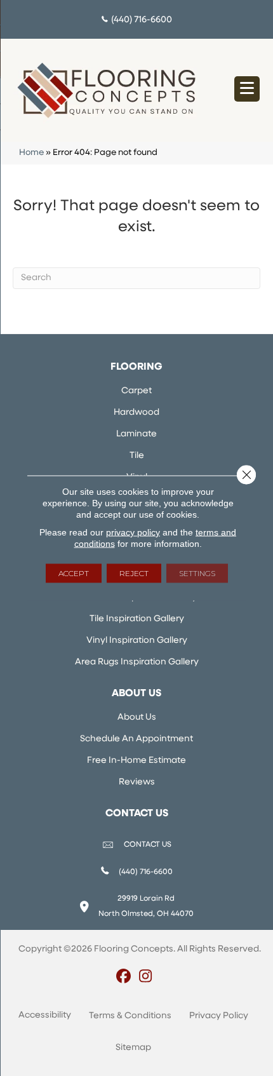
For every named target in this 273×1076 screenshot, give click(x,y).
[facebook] (123, 977)
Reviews (137, 782)
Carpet (136, 391)
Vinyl (136, 477)
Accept (73, 573)
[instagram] (145, 977)
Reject (134, 573)
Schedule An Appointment (136, 739)
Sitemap (133, 1047)
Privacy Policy (218, 1016)
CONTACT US (147, 845)
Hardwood (136, 412)
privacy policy (133, 532)
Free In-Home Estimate (136, 760)
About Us (136, 717)
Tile (137, 456)
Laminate (136, 434)
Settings (197, 573)
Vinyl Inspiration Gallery (136, 640)
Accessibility (44, 1015)
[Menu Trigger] (247, 89)
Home (31, 153)
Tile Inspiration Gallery (137, 619)
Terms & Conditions (130, 1016)
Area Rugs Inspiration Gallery (137, 662)
